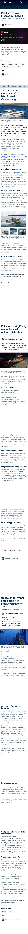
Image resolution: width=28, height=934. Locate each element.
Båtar (2, 6)
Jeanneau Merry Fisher (17, 156)
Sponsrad (4, 286)
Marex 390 (18, 172)
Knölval (10, 64)
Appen (20, 6)
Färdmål (8, 6)
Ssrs (19, 550)
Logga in (23, 2)
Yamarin (3, 156)
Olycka (16, 64)
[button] (24, 219)
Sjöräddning (12, 550)
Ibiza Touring (20, 247)
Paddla (22, 64)
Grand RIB (4, 158)
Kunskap (14, 6)
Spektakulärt (5, 66)
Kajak (3, 64)
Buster (22, 154)
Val (18, 66)
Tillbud (13, 66)
